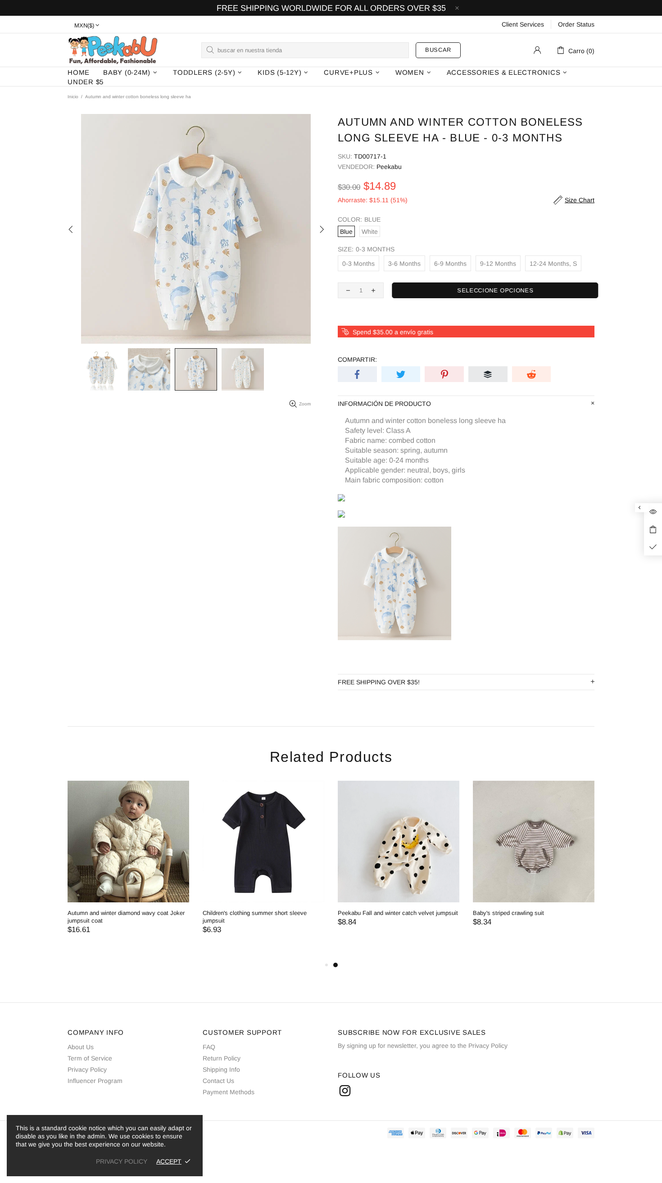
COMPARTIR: (357, 359)
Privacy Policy (87, 1069)
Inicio (73, 96)
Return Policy (221, 1058)
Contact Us (218, 1080)
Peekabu (113, 50)
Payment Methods (228, 1092)
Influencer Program (95, 1080)
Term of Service (90, 1058)
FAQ (209, 1047)
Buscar (438, 49)
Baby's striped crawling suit (508, 913)
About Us (81, 1047)
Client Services (523, 24)
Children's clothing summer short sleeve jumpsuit (255, 917)
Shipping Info (221, 1069)
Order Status (576, 24)
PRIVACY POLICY (121, 1161)
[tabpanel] (398, 862)
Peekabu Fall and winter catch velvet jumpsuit (398, 913)
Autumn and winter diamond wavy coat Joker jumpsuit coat (126, 917)
